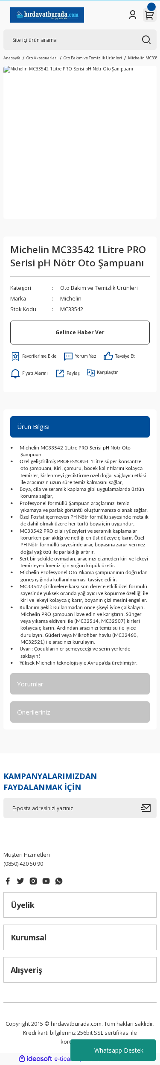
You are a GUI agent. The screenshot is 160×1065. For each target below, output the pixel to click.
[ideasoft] (35, 1059)
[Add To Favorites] (33, 356)
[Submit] (149, 808)
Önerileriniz (33, 712)
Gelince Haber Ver (80, 332)
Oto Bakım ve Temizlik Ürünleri (99, 288)
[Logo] (47, 15)
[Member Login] (133, 15)
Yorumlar (30, 684)
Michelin (70, 298)
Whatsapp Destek (118, 1050)
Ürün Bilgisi (33, 426)
